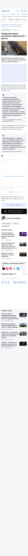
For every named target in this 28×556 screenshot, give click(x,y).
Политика (3, 14)
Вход (25, 274)
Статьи (18, 14)
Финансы (13, 14)
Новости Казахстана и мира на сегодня (11, 24)
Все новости (4, 26)
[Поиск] (22, 11)
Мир (8, 14)
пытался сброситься (18, 198)
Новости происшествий (15, 26)
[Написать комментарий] (14, 278)
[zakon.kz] (5, 11)
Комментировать (21, 282)
